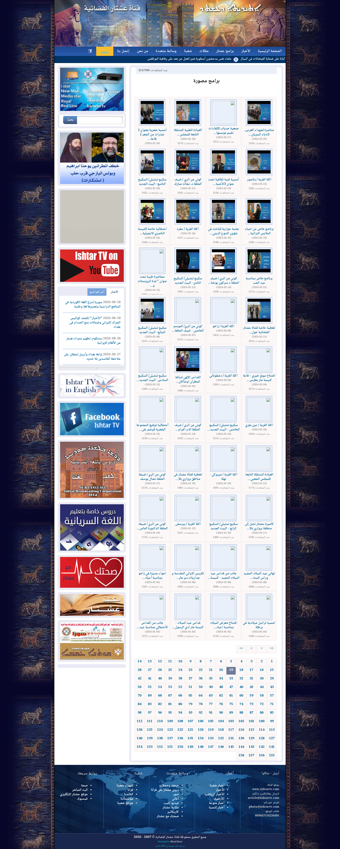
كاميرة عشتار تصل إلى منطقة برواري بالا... (259, 526)
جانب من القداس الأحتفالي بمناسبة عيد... (152, 625)
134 (200, 739)
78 (200, 704)
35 (211, 679)
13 (149, 662)
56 (139, 687)
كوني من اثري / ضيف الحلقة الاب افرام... (187, 427)
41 (149, 679)
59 (251, 696)
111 (149, 721)
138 (160, 739)
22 (200, 670)
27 (149, 670)
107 (190, 721)
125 (149, 730)
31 (251, 679)
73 (251, 704)
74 (241, 704)
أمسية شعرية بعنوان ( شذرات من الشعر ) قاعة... (152, 134)
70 (139, 696)
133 (210, 739)
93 (190, 713)
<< (272, 649)
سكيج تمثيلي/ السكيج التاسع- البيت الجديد (152, 182)
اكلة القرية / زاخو (223, 326)
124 (160, 730)
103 (231, 721)
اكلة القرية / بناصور (259, 180)
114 (261, 730)
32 (241, 679)
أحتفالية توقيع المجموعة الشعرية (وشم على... (152, 427)
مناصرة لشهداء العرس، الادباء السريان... (259, 132)
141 (272, 747)
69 (149, 696)
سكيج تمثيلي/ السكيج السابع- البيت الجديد (152, 330)
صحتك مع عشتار (168, 816)
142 (261, 747)
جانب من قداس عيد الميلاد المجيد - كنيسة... (223, 576)
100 (261, 721)
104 (221, 721)
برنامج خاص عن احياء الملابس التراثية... (259, 231)
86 (261, 713)
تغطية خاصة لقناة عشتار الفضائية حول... (259, 330)
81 (170, 704)
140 (139, 739)
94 (180, 713)
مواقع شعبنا (125, 803)
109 (170, 721)
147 (210, 747)
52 (180, 687)
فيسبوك (82, 799)
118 (221, 730)
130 (241, 739)
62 (221, 696)
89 (231, 713)
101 (251, 721)
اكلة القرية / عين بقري (259, 425)
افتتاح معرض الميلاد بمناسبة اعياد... (223, 625)
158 (241, 756)
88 (241, 713)
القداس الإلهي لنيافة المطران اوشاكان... (188, 379)
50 (200, 687)
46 (241, 687)
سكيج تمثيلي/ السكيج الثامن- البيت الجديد (188, 281)
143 (251, 747)
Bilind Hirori (176, 841)
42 (139, 679)
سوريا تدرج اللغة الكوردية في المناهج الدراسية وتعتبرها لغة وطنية (93, 304)
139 (149, 739)
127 (272, 739)
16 (261, 670)
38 (180, 679)
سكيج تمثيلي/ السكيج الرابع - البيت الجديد (223, 526)
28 (139, 670)
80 (180, 704)
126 (139, 730)
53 (170, 687)
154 (139, 747)
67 (170, 696)
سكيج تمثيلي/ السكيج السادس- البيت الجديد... (152, 378)
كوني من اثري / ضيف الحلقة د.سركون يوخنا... (223, 281)
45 (251, 687)
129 (251, 739)
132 (221, 739)
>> (241, 649)
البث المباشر (80, 790)
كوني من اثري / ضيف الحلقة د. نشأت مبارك (188, 182)
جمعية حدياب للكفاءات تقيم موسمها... (223, 131)
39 (170, 679)
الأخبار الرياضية (214, 794)
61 (231, 696)
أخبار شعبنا (217, 786)
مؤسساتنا (127, 799)
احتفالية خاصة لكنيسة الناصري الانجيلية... (152, 231)
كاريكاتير (173, 812)
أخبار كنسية (216, 808)
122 (180, 730)
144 (241, 747)
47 (231, 687)
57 (272, 696)
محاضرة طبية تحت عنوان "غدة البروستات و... (152, 281)
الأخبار (114, 292)
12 (160, 662)
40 (160, 679)
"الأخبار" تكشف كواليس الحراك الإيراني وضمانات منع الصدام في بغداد (95, 322)
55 (149, 687)
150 (180, 747)
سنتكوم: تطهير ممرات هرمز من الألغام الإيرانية (93, 341)
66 (180, 696)
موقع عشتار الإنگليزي (74, 794)
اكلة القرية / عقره (188, 229)
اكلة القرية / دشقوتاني (223, 376)
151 (170, 747)
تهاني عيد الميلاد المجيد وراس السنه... (259, 576)
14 (139, 662)
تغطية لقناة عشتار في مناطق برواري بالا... (188, 477)
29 (272, 679)
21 (211, 670)
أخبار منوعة (216, 803)
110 (160, 721)
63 (211, 696)
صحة (84, 786)
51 (190, 687)
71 (272, 704)
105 (210, 721)
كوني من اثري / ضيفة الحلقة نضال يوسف (152, 477)
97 (149, 713)
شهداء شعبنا (125, 786)
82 (160, 704)
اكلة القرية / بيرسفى (188, 524)
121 (190, 730)
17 (251, 670)
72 (261, 704)
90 (221, 713)
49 (211, 687)
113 (272, 730)
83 (149, 704)
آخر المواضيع (97, 292)
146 (221, 747)
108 (180, 721)
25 (170, 670)
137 (170, 739)
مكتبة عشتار (170, 808)
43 (272, 687)
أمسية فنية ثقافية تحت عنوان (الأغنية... (223, 182)
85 (272, 713)
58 (261, 696)
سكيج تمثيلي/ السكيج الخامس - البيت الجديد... (223, 427)
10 (180, 662)
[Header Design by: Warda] (170, 46)
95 (170, 713)
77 (211, 704)
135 (190, 739)
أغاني (175, 799)
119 (210, 730)
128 (261, 739)
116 (241, 730)
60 (241, 696)
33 (231, 679)
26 (160, 670)
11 (170, 662)
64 (200, 696)
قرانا (130, 790)
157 (251, 756)
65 (190, 696)
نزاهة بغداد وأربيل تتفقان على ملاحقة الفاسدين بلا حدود (92, 357)
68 (160, 696)
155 (272, 756)
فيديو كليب (171, 803)
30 (261, 679)
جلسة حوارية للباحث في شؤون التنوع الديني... (223, 231)
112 (139, 721)
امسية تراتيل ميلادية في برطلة (259, 625)
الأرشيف (218, 799)
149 (190, 747)
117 (231, 730)
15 (272, 670)
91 (211, 713)
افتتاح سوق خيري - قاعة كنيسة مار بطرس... (259, 378)
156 (261, 756)
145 (231, 747)
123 (170, 730)
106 (200, 721)
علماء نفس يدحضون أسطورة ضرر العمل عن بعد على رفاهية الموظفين (217, 59)
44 (261, 687)
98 (139, 713)
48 (221, 687)
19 (231, 670)
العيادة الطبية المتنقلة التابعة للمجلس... (188, 132)
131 (231, 739)
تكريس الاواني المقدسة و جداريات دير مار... (188, 576)
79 (190, 704)
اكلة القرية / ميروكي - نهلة (223, 477)
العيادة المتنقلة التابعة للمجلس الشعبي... (259, 477)
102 (241, 721)
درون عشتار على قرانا (165, 790)
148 (200, 747)
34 (221, 679)
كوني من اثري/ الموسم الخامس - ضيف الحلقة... (188, 328)
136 (180, 739)
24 (180, 670)
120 (200, 730)
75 (231, 704)
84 (139, 704)
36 (200, 679)
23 (190, 670)
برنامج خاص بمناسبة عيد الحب (259, 281)
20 (221, 670)
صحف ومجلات (169, 786)
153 (149, 747)
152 (160, 747)
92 (200, 713)
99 (272, 721)
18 (241, 670)
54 (160, 687)
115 (251, 730)
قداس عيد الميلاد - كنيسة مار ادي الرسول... (188, 625)
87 (251, 713)
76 (221, 704)
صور (176, 794)
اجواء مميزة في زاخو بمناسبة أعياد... (152, 576)
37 (190, 679)
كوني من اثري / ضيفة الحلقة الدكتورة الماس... (152, 526)
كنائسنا (128, 794)
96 (160, 713)
